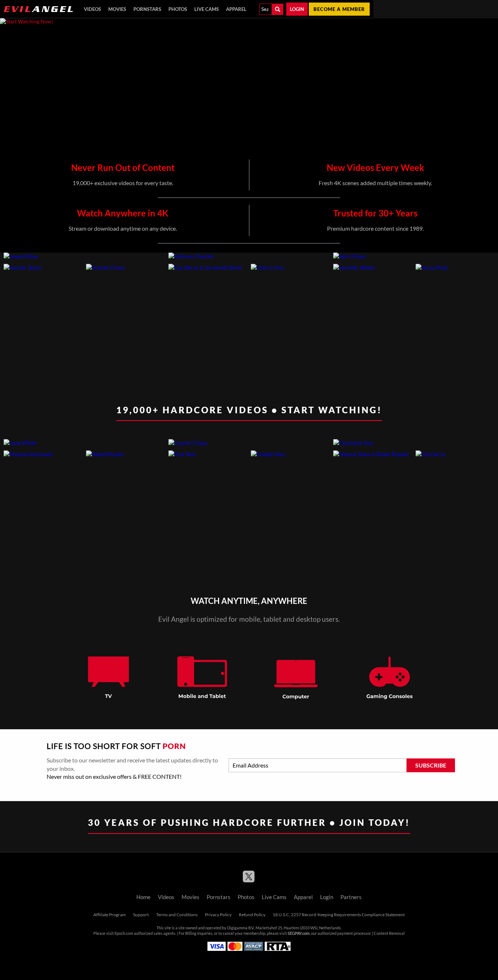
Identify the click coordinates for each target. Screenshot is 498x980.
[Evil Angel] (38, 9)
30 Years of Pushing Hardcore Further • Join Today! (249, 822)
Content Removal (389, 933)
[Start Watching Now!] (186, 86)
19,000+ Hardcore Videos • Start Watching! (249, 410)
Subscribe (430, 765)
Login (297, 9)
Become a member (339, 9)
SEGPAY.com (299, 933)
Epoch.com (123, 933)
